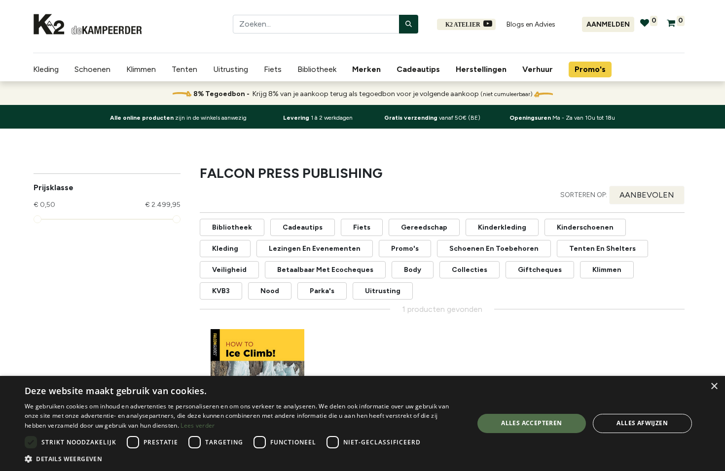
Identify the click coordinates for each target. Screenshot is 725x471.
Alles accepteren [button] (531, 423)
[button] (647, 195)
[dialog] (362, 423)
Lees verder (198, 425)
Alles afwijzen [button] (642, 423)
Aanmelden (608, 24)
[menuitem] (368, 69)
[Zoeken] (408, 24)
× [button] (714, 386)
